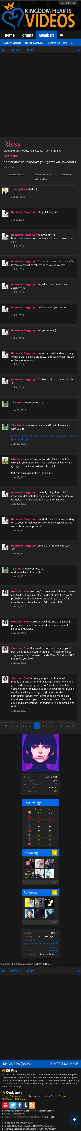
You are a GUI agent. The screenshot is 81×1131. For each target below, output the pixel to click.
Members (46, 35)
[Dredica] (49, 873)
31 (54, 853)
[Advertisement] (40, 96)
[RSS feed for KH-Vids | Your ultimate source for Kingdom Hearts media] (32, 1105)
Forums (26, 35)
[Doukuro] (39, 873)
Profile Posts (16, 174)
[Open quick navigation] (78, 49)
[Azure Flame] (29, 873)
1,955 (54, 783)
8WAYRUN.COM (44, 963)
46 (54, 892)
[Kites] (39, 913)
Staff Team (7, 1099)
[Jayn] (29, 902)
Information (41, 179)
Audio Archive (36, 1096)
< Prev (4, 725)
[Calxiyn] (29, 913)
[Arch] (29, 863)
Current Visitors (12, 42)
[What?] (39, 863)
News (4, 1096)
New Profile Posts (57, 42)
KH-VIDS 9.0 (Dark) (17, 1064)
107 (62, 725)
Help (74, 1064)
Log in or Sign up (68, 3)
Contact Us (59, 1064)
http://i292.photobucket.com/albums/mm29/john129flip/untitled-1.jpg (43, 437)
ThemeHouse (47, 1116)
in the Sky (52, 950)
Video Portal (51, 1096)
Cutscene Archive (18, 1096)
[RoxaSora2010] (49, 863)
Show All (53, 882)
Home (10, 35)
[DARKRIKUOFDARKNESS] (49, 913)
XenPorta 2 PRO (7, 963)
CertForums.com (47, 1128)
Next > (70, 725)
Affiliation (20, 1099)
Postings (67, 174)
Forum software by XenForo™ (16, 1110)
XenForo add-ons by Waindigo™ (17, 1122)
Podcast (63, 1096)
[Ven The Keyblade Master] (39, 902)
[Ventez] (49, 902)
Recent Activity (43, 174)
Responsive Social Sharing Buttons (19, 1128)
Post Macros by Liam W (43, 1110)
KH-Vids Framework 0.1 (13, 1113)
